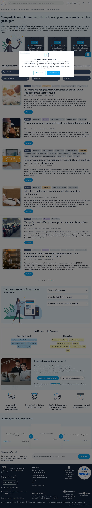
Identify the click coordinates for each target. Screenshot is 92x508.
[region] (46, 64)
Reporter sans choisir (25, 53)
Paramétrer (39, 72)
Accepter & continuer (53, 72)
